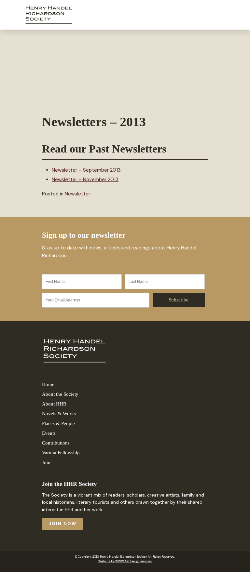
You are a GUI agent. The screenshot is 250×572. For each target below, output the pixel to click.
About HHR (54, 403)
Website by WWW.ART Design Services (125, 561)
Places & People (58, 423)
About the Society (60, 394)
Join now (62, 523)
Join (46, 462)
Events (49, 433)
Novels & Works (59, 413)
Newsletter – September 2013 (86, 170)
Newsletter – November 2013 (85, 179)
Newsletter (77, 194)
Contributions (56, 443)
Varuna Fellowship (61, 452)
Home (48, 384)
